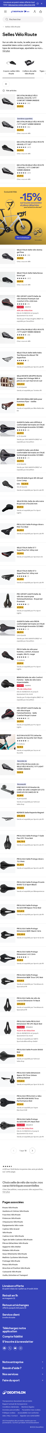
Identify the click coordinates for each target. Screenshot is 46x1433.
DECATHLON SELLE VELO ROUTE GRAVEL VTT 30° (30, 143)
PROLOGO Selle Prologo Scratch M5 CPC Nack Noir (28, 1120)
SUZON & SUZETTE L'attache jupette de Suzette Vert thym (29, 736)
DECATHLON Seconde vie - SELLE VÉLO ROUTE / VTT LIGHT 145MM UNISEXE (30, 766)
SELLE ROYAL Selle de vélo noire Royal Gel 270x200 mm (30, 502)
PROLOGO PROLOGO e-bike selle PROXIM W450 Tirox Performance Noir (29, 1098)
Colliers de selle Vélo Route (29, 72)
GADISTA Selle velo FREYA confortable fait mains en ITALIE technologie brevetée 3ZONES (31, 623)
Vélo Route (7, 1232)
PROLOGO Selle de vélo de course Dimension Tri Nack (28, 999)
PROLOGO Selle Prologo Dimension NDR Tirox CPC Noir (30, 976)
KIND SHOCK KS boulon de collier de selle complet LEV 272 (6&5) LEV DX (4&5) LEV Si (31, 789)
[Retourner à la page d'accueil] (20, 11)
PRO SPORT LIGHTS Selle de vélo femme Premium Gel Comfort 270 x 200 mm (29, 298)
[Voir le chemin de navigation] (3, 27)
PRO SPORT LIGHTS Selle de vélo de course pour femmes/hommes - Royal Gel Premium (30, 597)
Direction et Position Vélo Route (16, 1268)
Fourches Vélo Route (11, 1215)
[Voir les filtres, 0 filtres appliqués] (6, 84)
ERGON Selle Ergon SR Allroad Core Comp (30, 479)
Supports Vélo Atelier (11, 1247)
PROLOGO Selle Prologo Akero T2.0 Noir (30, 860)
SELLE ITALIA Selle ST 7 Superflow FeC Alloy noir (27, 549)
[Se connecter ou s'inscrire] (35, 11)
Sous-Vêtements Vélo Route (14, 1254)
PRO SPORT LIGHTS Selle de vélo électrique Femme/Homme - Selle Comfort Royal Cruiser (29, 711)
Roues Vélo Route (10, 1208)
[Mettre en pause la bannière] (38, 4)
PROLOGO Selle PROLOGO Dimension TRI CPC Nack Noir (29, 1022)
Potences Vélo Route (11, 1218)
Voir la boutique (23, 238)
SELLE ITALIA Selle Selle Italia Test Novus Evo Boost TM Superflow (29, 355)
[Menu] (5, 11)
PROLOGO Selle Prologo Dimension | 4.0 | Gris (27, 953)
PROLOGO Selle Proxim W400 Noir (30, 1051)
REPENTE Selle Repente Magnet (30, 812)
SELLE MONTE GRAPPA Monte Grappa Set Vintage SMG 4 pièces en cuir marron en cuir (29, 378)
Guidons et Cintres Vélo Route (15, 1211)
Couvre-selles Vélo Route (11, 72)
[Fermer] (42, 4)
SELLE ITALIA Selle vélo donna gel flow (30, 251)
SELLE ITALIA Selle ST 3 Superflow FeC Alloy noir (27, 572)
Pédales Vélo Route (10, 1250)
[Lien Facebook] (4, 1348)
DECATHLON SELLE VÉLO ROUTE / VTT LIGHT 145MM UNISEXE (30, 123)
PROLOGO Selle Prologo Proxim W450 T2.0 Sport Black (31, 883)
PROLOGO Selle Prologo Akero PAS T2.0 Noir (30, 525)
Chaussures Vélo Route (12, 1222)
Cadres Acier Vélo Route (13, 1236)
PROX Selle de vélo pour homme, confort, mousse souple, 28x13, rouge (28, 651)
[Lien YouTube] (15, 1348)
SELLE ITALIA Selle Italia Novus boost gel (30, 274)
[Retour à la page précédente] (14, 1151)
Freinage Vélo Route (11, 1261)
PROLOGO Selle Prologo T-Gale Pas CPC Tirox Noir (30, 837)
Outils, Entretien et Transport (15, 1275)
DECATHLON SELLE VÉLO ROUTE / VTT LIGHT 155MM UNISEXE (30, 330)
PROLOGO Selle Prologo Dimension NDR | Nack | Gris (29, 929)
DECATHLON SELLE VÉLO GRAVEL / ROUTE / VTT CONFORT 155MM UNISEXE (28, 97)
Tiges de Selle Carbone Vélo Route (17, 1240)
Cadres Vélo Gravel (10, 1229)
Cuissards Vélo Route (11, 1272)
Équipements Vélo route (12, 1225)
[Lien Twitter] (10, 1348)
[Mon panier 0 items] (41, 11)
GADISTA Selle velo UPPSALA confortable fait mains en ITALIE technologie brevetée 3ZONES (31, 424)
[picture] (7, 102)
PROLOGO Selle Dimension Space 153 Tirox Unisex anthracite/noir (29, 1075)
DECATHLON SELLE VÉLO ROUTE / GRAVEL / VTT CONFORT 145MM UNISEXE (30, 167)
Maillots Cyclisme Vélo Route (15, 1257)
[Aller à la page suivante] (32, 1151)
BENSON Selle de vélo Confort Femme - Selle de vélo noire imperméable (30, 679)
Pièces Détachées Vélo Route (15, 1243)
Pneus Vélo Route (10, 1264)
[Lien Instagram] (21, 1348)
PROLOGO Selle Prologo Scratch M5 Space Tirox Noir (29, 906)
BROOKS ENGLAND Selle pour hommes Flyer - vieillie (30, 400)
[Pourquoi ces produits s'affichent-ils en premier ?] (3, 90)
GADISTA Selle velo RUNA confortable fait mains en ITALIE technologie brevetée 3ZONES (31, 452)
